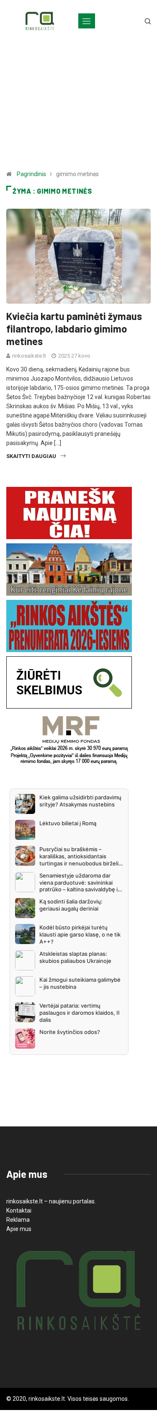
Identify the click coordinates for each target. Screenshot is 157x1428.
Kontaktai (18, 1210)
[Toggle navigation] (86, 21)
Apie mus (18, 1229)
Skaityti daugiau (31, 456)
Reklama (18, 1219)
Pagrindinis (31, 174)
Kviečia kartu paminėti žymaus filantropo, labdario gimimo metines (74, 328)
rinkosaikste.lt (29, 356)
